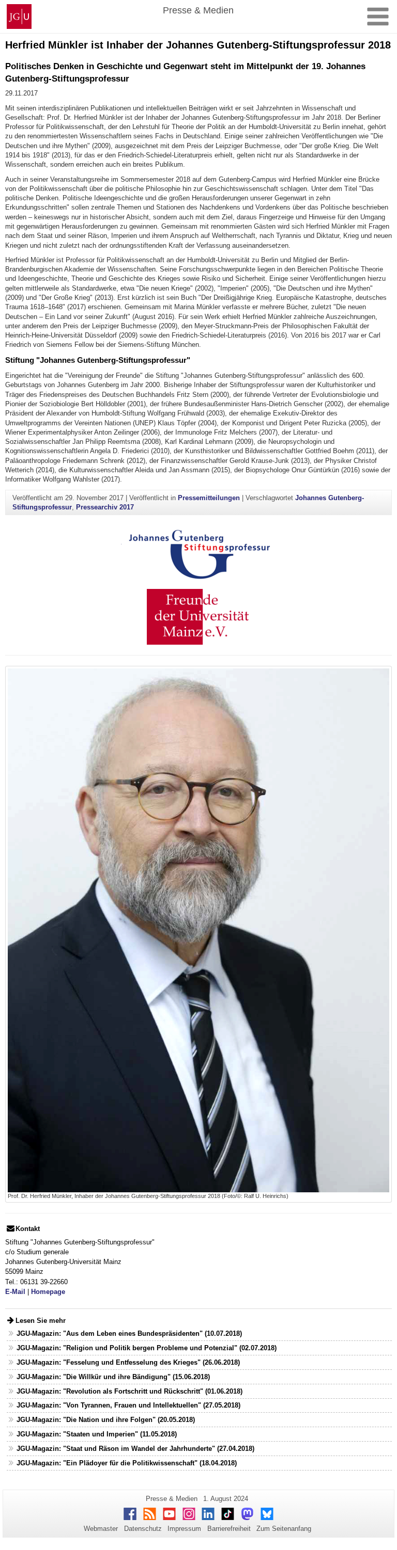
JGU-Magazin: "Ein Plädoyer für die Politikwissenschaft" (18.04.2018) (127, 1463)
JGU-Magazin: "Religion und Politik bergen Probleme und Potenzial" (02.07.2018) (147, 1348)
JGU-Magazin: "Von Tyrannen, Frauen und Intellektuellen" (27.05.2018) (128, 1405)
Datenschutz (143, 1528)
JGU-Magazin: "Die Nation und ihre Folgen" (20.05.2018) (106, 1420)
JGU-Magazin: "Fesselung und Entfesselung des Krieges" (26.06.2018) (128, 1362)
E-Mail (15, 1292)
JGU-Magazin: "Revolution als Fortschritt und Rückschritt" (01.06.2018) (129, 1391)
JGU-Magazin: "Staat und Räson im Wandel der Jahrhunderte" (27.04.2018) (135, 1448)
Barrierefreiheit (229, 1528)
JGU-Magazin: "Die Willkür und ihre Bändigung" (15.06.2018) (113, 1377)
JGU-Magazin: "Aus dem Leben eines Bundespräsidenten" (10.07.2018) (129, 1333)
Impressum (184, 1528)
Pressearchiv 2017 (105, 507)
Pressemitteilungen (209, 498)
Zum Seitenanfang (283, 1528)
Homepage (48, 1292)
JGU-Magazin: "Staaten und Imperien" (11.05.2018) (97, 1434)
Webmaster (101, 1528)
